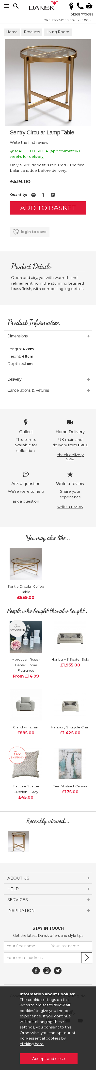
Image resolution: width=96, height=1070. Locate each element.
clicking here (32, 1043)
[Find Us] (71, 5)
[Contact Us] (80, 8)
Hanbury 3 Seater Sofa (70, 659)
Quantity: (18, 195)
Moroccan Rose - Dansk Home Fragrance (25, 664)
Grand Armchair (26, 727)
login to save (33, 231)
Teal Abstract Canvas (70, 786)
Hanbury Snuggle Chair (70, 727)
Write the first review (29, 142)
